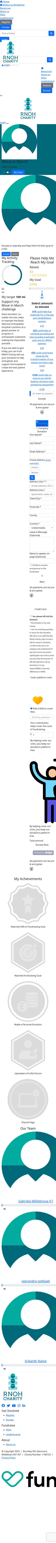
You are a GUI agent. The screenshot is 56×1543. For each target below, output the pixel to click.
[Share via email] (7, 172)
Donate (5, 27)
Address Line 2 (37, 490)
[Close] (7, 123)
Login (4, 39)
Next (42, 581)
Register (6, 22)
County (33, 515)
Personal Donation (42, 423)
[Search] (51, 33)
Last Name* (36, 443)
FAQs (2, 14)
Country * (35, 523)
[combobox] (42, 527)
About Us (10, 1444)
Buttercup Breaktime (13, 4)
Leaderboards (13, 1434)
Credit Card (40, 609)
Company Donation (42, 430)
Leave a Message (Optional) (38, 534)
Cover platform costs (41, 677)
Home (5, 1)
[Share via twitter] (5, 172)
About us (4, 11)
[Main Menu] (1, 95)
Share (15, 254)
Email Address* (37, 451)
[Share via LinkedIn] (10, 172)
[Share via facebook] (2, 172)
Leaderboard (6, 17)
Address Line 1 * (38, 481)
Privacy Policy (8, 1457)
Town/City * (36, 498)
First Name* (36, 434)
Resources (5, 8)
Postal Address (40, 461)
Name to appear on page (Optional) (40, 555)
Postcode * (35, 506)
